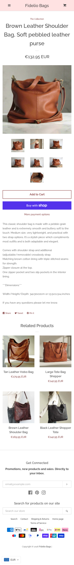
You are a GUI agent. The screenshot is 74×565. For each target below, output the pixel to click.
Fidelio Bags (37, 6)
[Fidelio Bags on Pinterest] (37, 493)
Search (14, 519)
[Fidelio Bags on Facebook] (30, 493)
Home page (58, 519)
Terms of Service (38, 523)
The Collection (37, 19)
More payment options (37, 214)
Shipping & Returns (40, 519)
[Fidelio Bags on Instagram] (44, 493)
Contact (24, 519)
